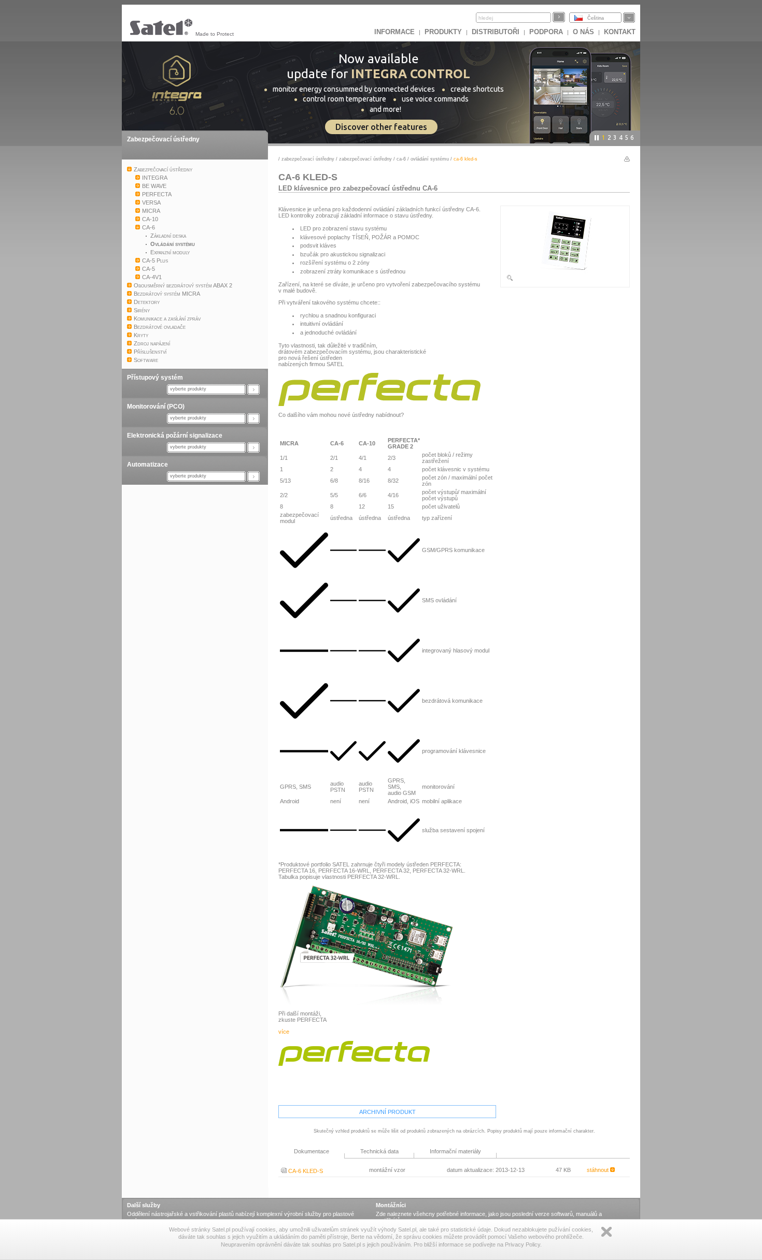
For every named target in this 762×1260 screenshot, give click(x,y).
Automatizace (147, 464)
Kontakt (620, 32)
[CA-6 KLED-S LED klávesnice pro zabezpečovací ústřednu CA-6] (565, 280)
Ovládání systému (430, 159)
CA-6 (401, 159)
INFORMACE (394, 32)
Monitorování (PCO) (156, 406)
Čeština (595, 18)
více (283, 1032)
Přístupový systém (155, 377)
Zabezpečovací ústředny (163, 139)
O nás (583, 32)
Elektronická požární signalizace (174, 435)
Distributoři (495, 32)
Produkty (443, 32)
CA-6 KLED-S (305, 1171)
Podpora (546, 32)
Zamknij (606, 1232)
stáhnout (598, 1170)
